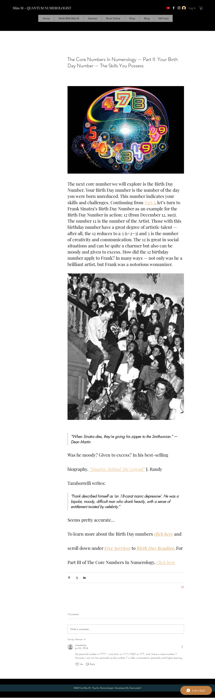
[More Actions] (182, 647)
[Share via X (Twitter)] (76, 577)
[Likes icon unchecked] (77, 664)
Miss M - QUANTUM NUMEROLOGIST (42, 8)
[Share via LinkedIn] (84, 577)
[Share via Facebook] (69, 577)
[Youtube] (168, 8)
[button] (201, 8)
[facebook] (173, 8)
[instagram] (179, 8)
